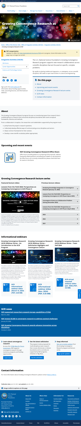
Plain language (76, 423)
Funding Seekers (58, 399)
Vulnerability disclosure (6, 423)
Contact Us (28, 411)
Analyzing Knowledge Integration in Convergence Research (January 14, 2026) (58, 188)
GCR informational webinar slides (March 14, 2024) (17, 288)
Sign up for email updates (11, 412)
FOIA (38, 423)
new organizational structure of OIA (30, 53)
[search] (78, 6)
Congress (56, 403)
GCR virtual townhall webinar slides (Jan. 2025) (71, 283)
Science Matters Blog (45, 405)
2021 (44, 223)
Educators (56, 408)
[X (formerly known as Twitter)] (6, 416)
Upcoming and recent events (47, 87)
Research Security (72, 410)
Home (3, 45)
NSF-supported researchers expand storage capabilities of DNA (26, 312)
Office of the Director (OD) (13, 45)
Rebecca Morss (51, 375)
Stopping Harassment (73, 407)
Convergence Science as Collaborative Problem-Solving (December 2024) (57, 201)
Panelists (56, 410)
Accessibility (65, 423)
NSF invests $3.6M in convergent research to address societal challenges (29, 319)
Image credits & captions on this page (15, 388)
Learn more (7, 358)
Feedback (79, 295)
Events (41, 403)
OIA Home (6, 63)
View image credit (75, 40)
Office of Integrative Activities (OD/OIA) (32, 45)
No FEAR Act (47, 423)
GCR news (40, 94)
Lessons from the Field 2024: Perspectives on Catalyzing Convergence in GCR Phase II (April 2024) (59, 208)
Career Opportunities (9, 66)
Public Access (71, 405)
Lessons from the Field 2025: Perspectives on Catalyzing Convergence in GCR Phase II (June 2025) (59, 195)
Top (77, 378)
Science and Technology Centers (12, 70)
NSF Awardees (57, 401)
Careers (27, 401)
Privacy (30, 423)
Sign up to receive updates (65, 344)
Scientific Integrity (72, 412)
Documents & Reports (73, 399)
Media (55, 406)
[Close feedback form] (79, 290)
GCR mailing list (15, 87)
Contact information (44, 97)
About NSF (28, 399)
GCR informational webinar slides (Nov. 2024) (44, 289)
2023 (44, 214)
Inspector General (20, 423)
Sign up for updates (64, 354)
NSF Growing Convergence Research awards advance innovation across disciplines (29, 326)
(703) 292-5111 (5, 408)
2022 (44, 219)
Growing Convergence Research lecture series (53, 90)
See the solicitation (37, 358)
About (39, 84)
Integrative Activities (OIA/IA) (52, 45)
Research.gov (71, 414)
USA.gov (56, 423)
